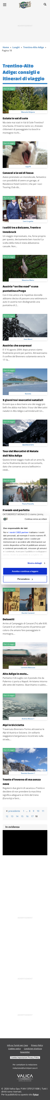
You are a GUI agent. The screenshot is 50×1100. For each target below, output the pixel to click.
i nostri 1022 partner (19, 532)
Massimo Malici (28, 280)
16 (27, 816)
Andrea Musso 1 (28, 719)
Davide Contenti (28, 613)
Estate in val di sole (15, 118)
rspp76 (28, 166)
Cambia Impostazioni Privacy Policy (25, 1058)
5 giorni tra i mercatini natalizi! (23, 400)
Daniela (28, 394)
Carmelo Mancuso (28, 667)
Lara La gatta (28, 221)
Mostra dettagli (35, 563)
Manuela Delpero (28, 112)
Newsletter (25, 1052)
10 (38, 811)
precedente (14, 811)
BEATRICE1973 (28, 445)
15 (22, 816)
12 (7, 816)
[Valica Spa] (25, 1080)
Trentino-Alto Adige (33, 47)
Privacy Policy (37, 1045)
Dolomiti (8, 619)
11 (43, 811)
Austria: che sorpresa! (17, 345)
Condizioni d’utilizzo (33, 1048)
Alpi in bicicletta (13, 724)
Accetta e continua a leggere (25, 571)
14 (17, 816)
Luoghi (16, 47)
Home (6, 47)
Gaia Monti (28, 339)
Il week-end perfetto (16, 510)
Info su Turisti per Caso (17, 1045)
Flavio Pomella (28, 504)
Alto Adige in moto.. (15, 673)
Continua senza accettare (36, 519)
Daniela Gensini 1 (28, 773)
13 (12, 816)
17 (32, 816)
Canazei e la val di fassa (18, 172)
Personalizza (23, 579)
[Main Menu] (4, 4)
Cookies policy (14, 1048)
